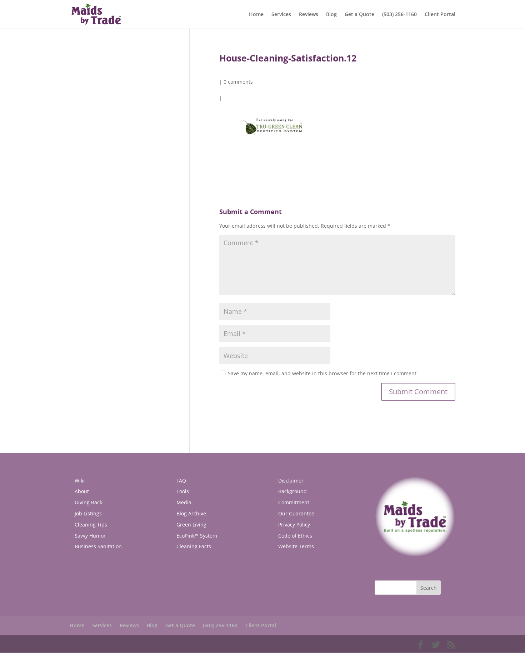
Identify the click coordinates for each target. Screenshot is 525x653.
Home (256, 15)
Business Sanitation (98, 546)
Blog (331, 15)
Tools (182, 491)
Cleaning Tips (91, 524)
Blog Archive (191, 513)
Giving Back (88, 502)
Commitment (293, 502)
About (82, 491)
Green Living (191, 524)
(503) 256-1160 (399, 15)
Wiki (80, 480)
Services (281, 15)
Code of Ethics (295, 535)
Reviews (308, 15)
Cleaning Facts (193, 546)
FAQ (181, 480)
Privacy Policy (294, 524)
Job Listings (88, 513)
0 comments (238, 81)
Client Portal (440, 15)
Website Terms (296, 546)
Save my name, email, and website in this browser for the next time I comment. (323, 373)
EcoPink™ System (196, 535)
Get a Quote (359, 15)
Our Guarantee (296, 513)
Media (183, 502)
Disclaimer (291, 480)
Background (292, 491)
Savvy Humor (90, 535)
